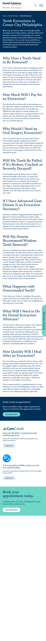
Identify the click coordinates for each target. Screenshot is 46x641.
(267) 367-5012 (20, 504)
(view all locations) (16, 8)
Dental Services (13, 16)
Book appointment (11, 414)
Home (5, 16)
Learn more (9, 446)
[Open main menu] (41, 5)
